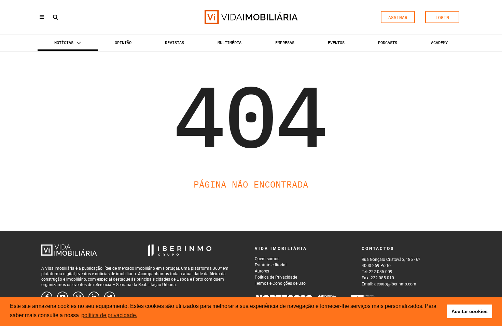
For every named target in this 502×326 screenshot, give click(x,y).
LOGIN (442, 17)
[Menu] (42, 17)
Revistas (174, 42)
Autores (262, 271)
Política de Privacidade (276, 277)
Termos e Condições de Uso (280, 283)
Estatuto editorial (271, 265)
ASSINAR (397, 17)
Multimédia (229, 42)
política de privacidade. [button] (109, 315)
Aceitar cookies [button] (469, 311)
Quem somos (267, 258)
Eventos (336, 42)
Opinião (123, 42)
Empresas (284, 42)
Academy (439, 42)
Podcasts (387, 42)
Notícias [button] (63, 42)
